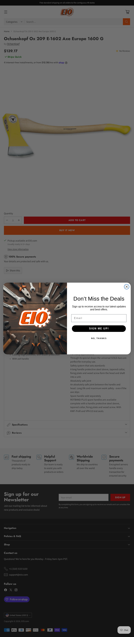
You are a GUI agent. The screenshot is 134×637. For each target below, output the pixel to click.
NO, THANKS (99, 338)
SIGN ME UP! (99, 328)
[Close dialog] (126, 286)
